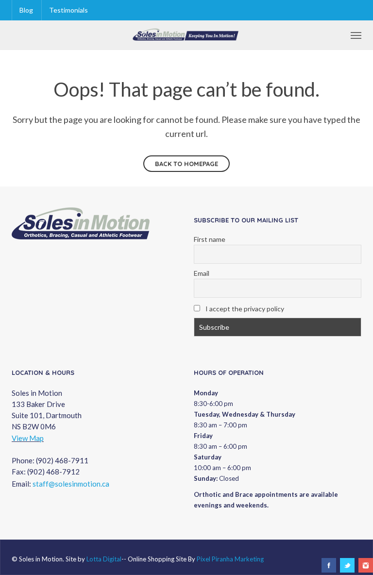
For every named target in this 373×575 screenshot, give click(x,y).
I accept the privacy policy (244, 308)
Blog (26, 10)
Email (201, 273)
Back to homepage (186, 164)
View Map (28, 438)
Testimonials (68, 10)
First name (209, 239)
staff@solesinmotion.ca (71, 483)
